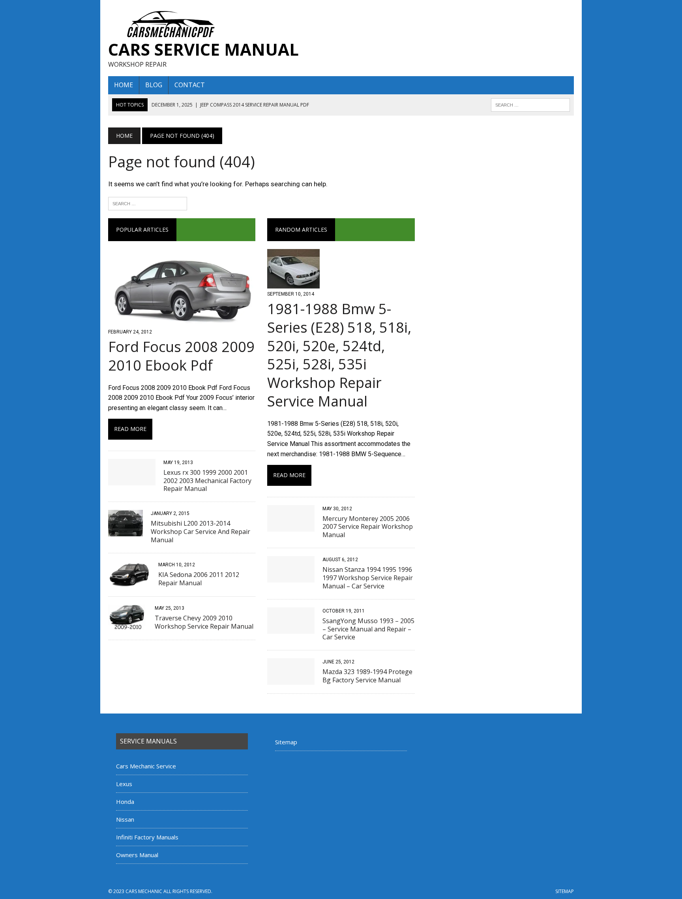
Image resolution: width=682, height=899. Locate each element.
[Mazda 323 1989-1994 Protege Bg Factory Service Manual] (291, 680)
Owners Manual (137, 855)
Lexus (124, 784)
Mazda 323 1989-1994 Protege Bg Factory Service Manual (367, 675)
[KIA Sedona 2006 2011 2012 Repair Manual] (129, 582)
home (123, 85)
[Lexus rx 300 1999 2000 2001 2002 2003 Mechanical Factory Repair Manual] (132, 480)
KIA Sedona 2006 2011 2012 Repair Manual (198, 578)
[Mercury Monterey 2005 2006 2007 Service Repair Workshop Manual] (291, 526)
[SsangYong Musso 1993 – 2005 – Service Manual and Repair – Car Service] (291, 628)
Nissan (125, 819)
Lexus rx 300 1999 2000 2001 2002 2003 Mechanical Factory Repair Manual (207, 480)
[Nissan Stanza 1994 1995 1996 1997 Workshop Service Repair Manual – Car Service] (291, 577)
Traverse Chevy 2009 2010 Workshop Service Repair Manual (204, 622)
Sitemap (286, 742)
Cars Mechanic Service (146, 766)
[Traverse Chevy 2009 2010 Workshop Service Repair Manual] (127, 625)
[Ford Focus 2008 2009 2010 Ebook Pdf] (181, 321)
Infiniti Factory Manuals (147, 837)
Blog (153, 85)
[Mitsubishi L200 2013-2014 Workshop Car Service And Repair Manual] (125, 531)
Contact (189, 85)
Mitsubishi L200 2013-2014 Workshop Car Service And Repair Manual (200, 531)
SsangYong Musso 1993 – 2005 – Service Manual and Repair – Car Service (368, 629)
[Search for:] (147, 203)
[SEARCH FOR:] (530, 104)
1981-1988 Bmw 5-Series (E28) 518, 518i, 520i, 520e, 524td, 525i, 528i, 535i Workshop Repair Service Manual (339, 355)
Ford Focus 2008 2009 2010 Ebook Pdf (181, 356)
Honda (125, 801)
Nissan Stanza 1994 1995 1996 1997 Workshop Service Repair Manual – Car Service (367, 577)
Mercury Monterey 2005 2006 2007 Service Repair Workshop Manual (367, 526)
